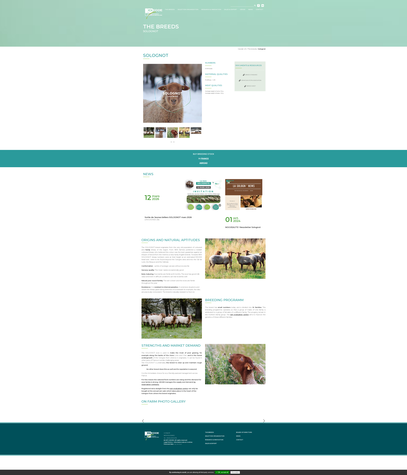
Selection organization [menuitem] (188, 9)
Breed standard (251, 74)
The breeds (209, 432)
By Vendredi (178, 444)
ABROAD (203, 163)
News (238, 436)
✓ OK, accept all (222, 472)
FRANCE (205, 158)
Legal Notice (168, 442)
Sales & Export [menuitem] (230, 9)
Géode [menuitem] (242, 9)
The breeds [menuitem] (170, 9)
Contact (239, 440)
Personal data (168, 444)
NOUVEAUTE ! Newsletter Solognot (243, 227)
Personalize (235, 472)
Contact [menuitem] (259, 9)
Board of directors (244, 432)
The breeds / (253, 49)
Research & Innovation (214, 440)
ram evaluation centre (239, 315)
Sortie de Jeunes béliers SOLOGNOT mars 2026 (168, 217)
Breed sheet (251, 86)
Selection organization (214, 436)
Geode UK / (242, 49)
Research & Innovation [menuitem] (211, 9)
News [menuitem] (250, 9)
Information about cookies (183, 442)
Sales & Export (211, 443)
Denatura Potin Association (251, 80)
